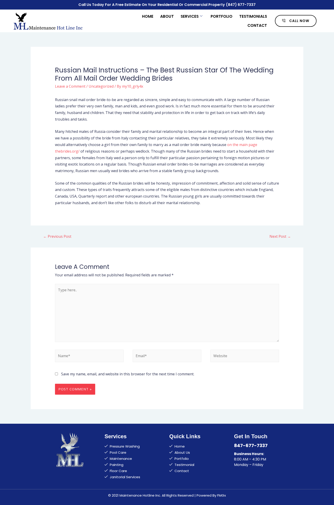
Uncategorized (101, 86)
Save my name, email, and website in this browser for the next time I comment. (127, 373)
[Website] (244, 356)
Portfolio (221, 16)
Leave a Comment (70, 86)
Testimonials (253, 16)
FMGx (221, 495)
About (167, 16)
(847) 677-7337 (241, 4)
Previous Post (57, 236)
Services (190, 16)
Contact (257, 25)
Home (147, 16)
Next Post (280, 236)
